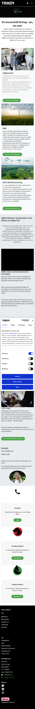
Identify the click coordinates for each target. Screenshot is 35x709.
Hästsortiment (17, 596)
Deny (17, 387)
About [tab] (30, 325)
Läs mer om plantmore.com (12, 208)
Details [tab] (13, 325)
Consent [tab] (4, 325)
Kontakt (17, 520)
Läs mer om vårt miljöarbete (12, 154)
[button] (17, 706)
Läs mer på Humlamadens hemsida (13, 438)
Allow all (17, 376)
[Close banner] (32, 320)
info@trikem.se (8, 675)
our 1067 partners (12, 333)
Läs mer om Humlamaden (11, 100)
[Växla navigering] (32, 3)
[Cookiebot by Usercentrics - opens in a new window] (22, 320)
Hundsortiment (17, 558)
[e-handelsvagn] (27, 3)
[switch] (30, 358)
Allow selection (17, 381)
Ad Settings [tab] (21, 325)
